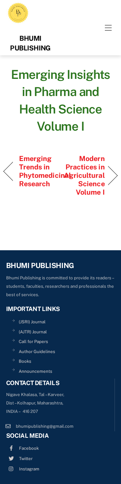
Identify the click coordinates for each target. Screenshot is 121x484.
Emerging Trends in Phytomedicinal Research (45, 171)
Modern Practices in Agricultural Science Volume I (84, 175)
